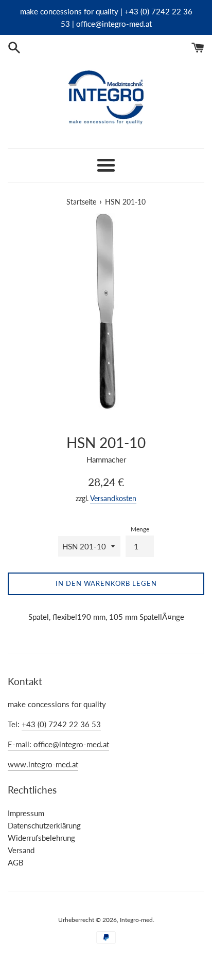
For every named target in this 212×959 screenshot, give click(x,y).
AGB (16, 862)
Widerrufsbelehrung (41, 837)
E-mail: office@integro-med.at (58, 744)
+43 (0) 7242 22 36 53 (61, 724)
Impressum (26, 813)
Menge (140, 529)
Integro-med (136, 920)
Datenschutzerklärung (44, 825)
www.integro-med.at (43, 764)
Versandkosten (113, 498)
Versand (21, 850)
